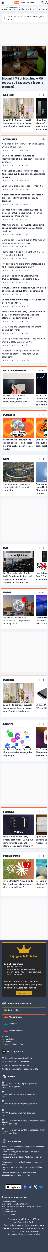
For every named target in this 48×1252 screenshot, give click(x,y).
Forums (5, 1036)
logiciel (8, 724)
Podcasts (9, 415)
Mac (5, 548)
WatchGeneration (16, 1031)
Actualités (10, 139)
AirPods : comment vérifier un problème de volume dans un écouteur (23, 1147)
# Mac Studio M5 (27, 9)
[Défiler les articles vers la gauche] (39, 95)
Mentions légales (9, 1201)
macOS (7, 592)
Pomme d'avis (11, 856)
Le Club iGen (13, 1010)
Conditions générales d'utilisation (15, 1204)
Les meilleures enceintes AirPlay (18, 1058)
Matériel (8, 680)
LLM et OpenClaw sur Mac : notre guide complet (25, 18)
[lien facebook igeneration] (30, 1187)
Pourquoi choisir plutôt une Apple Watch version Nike (22, 1158)
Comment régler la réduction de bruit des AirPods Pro (22, 1168)
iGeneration (14, 1024)
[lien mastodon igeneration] (25, 1187)
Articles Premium (14, 370)
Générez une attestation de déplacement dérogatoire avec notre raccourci (19, 1173)
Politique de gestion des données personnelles (21, 1206)
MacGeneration (15, 1017)
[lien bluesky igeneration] (41, 1187)
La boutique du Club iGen (12, 1044)
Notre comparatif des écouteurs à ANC (21, 1069)
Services (8, 811)
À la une (8, 95)
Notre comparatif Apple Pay (17, 1065)
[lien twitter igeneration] (35, 1187)
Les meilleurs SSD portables (17, 1062)
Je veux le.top (8, 1039)
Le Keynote (6, 1041)
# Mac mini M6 (9, 9)
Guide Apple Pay (9, 1154)
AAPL (6, 459)
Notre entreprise (9, 1211)
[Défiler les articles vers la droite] (43, 95)
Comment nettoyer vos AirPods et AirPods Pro (21, 1152)
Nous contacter (8, 1214)
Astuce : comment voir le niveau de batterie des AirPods (22, 1163)
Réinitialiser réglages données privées (24, 1234)
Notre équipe (7, 1209)
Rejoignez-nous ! (24, 993)
